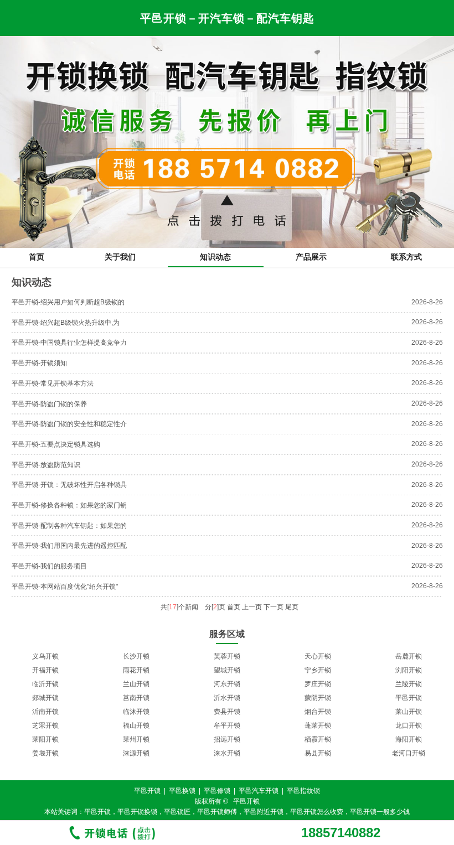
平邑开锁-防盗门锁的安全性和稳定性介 (69, 424)
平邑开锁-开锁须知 (39, 363)
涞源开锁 (136, 753)
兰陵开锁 (408, 684)
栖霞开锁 (318, 739)
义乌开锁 (45, 656)
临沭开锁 (136, 712)
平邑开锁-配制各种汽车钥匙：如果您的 (69, 526)
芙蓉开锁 (227, 656)
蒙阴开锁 (318, 698)
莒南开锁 (136, 698)
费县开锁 (227, 712)
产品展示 (311, 256)
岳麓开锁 (408, 656)
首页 (36, 256)
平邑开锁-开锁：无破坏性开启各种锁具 (69, 485)
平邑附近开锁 (263, 812)
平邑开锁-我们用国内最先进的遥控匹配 (69, 545)
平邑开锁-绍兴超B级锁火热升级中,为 (66, 322)
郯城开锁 (45, 698)
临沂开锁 (45, 684)
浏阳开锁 (408, 670)
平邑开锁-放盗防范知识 (46, 465)
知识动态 (215, 256)
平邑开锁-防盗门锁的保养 (49, 404)
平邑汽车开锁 (258, 791)
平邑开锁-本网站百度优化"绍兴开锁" (65, 586)
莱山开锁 (408, 712)
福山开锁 (136, 725)
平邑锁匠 (177, 812)
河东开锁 (227, 684)
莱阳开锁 (45, 739)
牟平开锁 (227, 725)
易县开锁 (318, 753)
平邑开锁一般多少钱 (380, 812)
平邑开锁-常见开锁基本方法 (53, 383)
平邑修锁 (217, 791)
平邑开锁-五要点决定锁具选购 (56, 444)
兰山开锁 (136, 684)
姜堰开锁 (45, 753)
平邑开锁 (408, 698)
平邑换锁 (182, 791)
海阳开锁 (408, 739)
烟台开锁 (318, 712)
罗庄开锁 (318, 684)
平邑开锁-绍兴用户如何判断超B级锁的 (68, 302)
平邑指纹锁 (303, 791)
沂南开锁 (45, 712)
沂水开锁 (227, 698)
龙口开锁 (408, 725)
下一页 (273, 607)
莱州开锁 (136, 739)
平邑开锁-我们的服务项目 (49, 566)
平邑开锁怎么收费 (316, 812)
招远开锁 (227, 739)
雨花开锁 (136, 670)
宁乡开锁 (318, 670)
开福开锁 (45, 670)
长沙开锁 (136, 656)
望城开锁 (227, 670)
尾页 (291, 607)
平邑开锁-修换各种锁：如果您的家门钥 (69, 505)
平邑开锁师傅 (217, 812)
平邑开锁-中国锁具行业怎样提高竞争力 (69, 342)
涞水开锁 (227, 753)
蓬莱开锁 (318, 725)
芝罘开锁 (45, 725)
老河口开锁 (408, 753)
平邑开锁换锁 (137, 812)
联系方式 (406, 256)
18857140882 (340, 833)
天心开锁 (318, 656)
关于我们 (120, 256)
